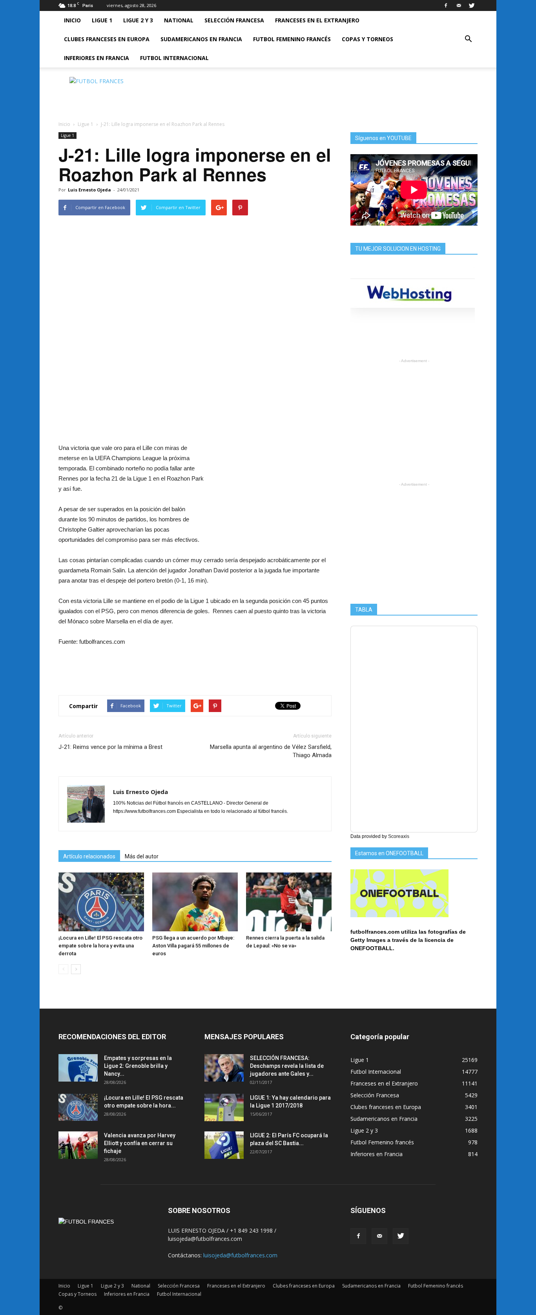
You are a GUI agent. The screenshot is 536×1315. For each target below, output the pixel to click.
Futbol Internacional (174, 58)
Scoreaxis (398, 836)
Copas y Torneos (367, 39)
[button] (468, 39)
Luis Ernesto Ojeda (89, 190)
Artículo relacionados (89, 856)
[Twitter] (472, 5)
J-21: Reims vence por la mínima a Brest (110, 746)
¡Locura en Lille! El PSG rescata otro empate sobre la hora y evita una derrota (100, 945)
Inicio (72, 20)
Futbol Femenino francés (292, 39)
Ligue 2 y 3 (138, 20)
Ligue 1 (102, 20)
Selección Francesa (234, 20)
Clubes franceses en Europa (106, 39)
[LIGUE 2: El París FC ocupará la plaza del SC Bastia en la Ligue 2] (224, 1145)
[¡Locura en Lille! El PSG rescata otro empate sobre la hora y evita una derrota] (101, 901)
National (178, 20)
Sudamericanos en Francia (201, 39)
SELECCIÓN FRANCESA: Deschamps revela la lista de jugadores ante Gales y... (287, 1066)
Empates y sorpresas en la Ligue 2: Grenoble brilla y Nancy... (138, 1066)
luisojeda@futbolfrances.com (240, 1255)
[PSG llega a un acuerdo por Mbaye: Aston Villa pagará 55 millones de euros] (195, 901)
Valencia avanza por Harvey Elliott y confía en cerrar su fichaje (139, 1143)
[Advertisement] (335, 94)
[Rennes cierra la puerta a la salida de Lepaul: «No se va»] (289, 901)
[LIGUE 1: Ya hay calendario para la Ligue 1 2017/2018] (224, 1107)
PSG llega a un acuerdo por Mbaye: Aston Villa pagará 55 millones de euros (193, 945)
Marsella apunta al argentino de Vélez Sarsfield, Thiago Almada (271, 751)
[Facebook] (446, 5)
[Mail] (459, 5)
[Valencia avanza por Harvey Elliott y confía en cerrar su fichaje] (78, 1145)
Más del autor (142, 856)
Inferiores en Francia (96, 58)
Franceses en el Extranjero (317, 20)
